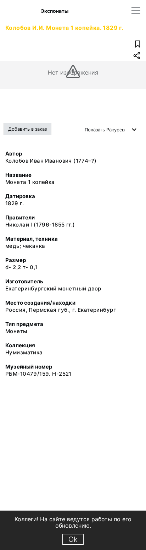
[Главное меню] (136, 10)
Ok (73, 539)
